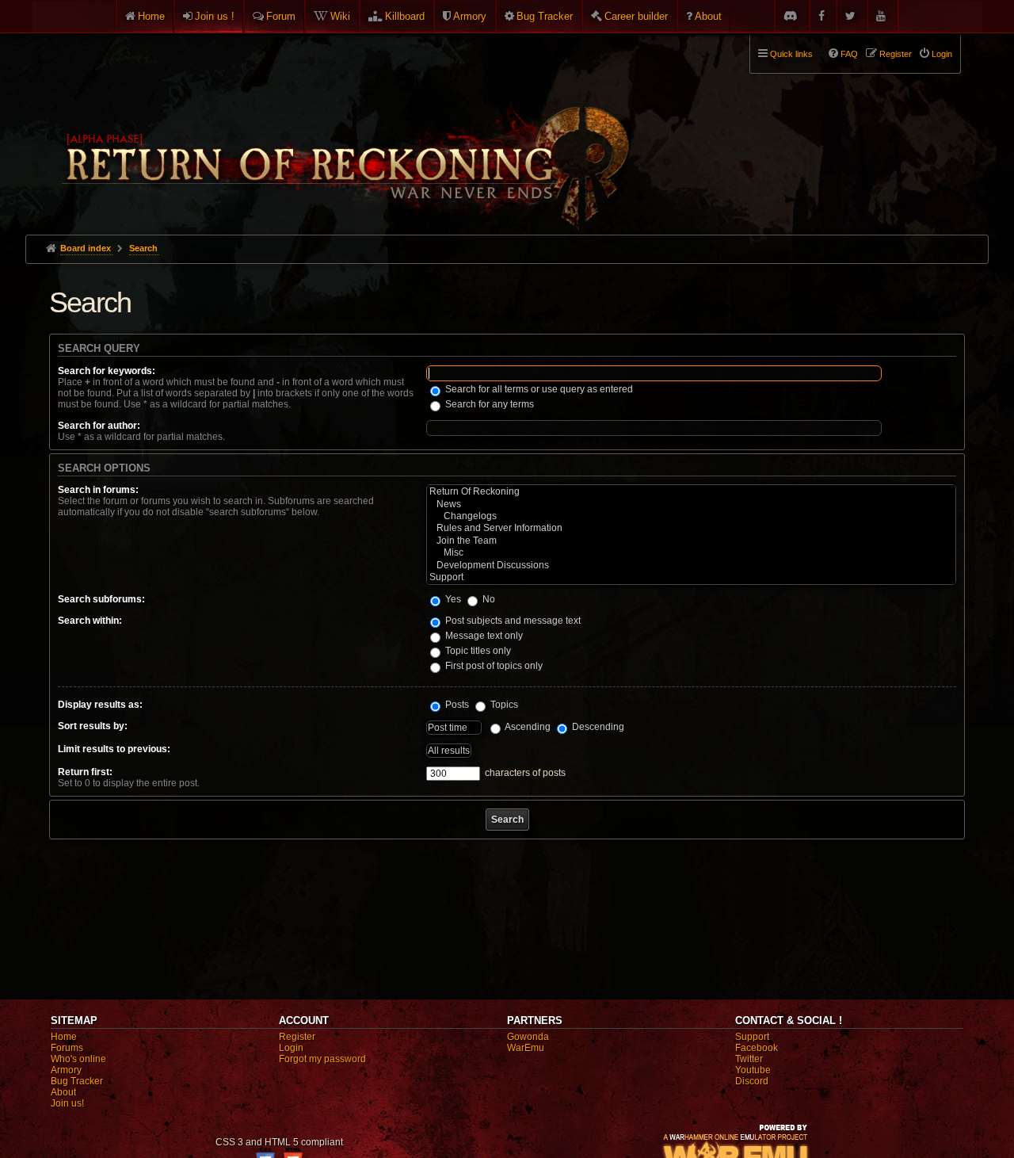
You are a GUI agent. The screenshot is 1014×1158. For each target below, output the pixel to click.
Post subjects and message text (512, 620)
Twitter (749, 1058)
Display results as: (100, 704)
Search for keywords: (106, 370)
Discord (751, 1081)
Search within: (90, 620)
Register (297, 1036)
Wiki (340, 16)
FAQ (849, 54)
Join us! (67, 1103)
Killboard (405, 16)
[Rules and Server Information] (691, 528)
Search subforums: (101, 599)
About (708, 16)
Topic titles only (477, 650)
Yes (452, 599)
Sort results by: (93, 726)
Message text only (483, 635)
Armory (469, 16)
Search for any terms (488, 404)
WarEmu (525, 1047)
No (487, 599)
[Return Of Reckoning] (691, 492)
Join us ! (214, 16)
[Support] (691, 577)
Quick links (791, 54)
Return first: (85, 772)
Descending (597, 726)
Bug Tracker (545, 16)
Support (752, 1036)
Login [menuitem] (942, 54)
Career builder (636, 16)
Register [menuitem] (895, 54)
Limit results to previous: (114, 749)
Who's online (78, 1058)
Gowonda (528, 1036)
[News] (691, 504)
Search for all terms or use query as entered (538, 389)
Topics (503, 704)
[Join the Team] (691, 541)
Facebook (756, 1047)
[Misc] (691, 553)
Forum (280, 16)
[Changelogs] (691, 516)
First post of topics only (493, 665)
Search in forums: (98, 489)
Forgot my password (322, 1058)
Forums (67, 1047)
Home (151, 16)
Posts (456, 704)
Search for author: (99, 425)
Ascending (527, 726)
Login (291, 1047)
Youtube (753, 1070)
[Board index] (343, 127)
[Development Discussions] (691, 565)
